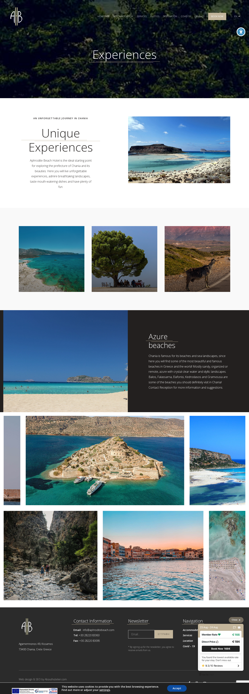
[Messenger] (234, 627)
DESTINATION (170, 16)
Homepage (104, 16)
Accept (177, 688)
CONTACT (199, 16)
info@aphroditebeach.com (98, 630)
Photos (154, 16)
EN (236, 16)
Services (142, 16)
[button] (221, 649)
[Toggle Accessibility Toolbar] (241, 31)
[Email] (239, 627)
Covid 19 (186, 16)
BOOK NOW (217, 16)
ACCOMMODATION (123, 16)
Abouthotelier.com (56, 679)
